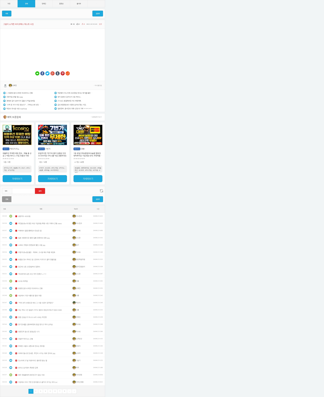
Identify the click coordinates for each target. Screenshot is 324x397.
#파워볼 (46, 170)
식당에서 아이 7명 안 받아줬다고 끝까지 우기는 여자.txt (37, 382)
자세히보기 (17, 178)
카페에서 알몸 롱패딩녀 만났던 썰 (30, 231)
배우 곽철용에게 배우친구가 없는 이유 (31, 375)
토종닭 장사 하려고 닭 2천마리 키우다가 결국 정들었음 (37, 259)
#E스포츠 (93, 168)
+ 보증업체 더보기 (96, 117)
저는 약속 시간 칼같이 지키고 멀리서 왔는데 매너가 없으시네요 (40, 310)
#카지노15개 (8, 168)
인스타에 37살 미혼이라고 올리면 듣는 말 (32, 360)
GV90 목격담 (23, 281)
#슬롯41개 (16, 168)
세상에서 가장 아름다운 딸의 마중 (30, 296)
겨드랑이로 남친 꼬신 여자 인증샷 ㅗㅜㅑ (32, 274)
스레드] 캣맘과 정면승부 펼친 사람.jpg (31, 245)
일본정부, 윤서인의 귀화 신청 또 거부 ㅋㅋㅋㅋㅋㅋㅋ (75, 108)
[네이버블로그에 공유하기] (37, 73)
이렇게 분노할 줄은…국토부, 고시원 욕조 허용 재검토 (36, 252)
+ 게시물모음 (98, 85)
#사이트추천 (54, 170)
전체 (6, 199)
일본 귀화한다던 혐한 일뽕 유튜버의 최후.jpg (34, 238)
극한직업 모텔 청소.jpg (14, 97)
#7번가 (41, 168)
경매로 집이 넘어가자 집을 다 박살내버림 (20, 101)
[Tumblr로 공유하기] (57, 73)
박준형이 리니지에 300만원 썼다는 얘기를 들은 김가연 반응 (75, 93)
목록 (6, 13)
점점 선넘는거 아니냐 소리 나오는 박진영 (32, 317)
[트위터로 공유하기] (47, 73)
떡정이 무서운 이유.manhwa (16, 109)
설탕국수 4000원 (24, 216)
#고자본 (95, 170)
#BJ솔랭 (77, 168)
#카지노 (61, 168)
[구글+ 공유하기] (52, 73)
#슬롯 (41, 170)
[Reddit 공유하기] (67, 73)
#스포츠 (47, 168)
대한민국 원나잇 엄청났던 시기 (28, 332)
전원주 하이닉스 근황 (25, 339)
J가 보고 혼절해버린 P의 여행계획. (70, 101)
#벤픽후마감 (85, 168)
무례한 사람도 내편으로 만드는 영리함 (31, 346)
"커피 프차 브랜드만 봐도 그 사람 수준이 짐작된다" (36, 303)
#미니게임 (55, 168)
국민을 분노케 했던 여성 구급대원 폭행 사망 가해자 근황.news (40, 223)
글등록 (98, 13)
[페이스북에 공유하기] (42, 73)
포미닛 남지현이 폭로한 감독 (28, 368)
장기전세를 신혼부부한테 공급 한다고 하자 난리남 (35, 324)
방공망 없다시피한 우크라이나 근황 (20, 93)
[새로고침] (101, 190)
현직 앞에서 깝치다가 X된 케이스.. (70, 97)
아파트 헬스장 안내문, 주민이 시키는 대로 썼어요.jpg (36, 353)
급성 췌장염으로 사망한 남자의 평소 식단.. (72, 105)
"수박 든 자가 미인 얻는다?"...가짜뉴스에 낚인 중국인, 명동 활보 (24, 105)
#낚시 (23, 168)
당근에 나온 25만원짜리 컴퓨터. (29, 267)
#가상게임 (11, 170)
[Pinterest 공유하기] (62, 73)
